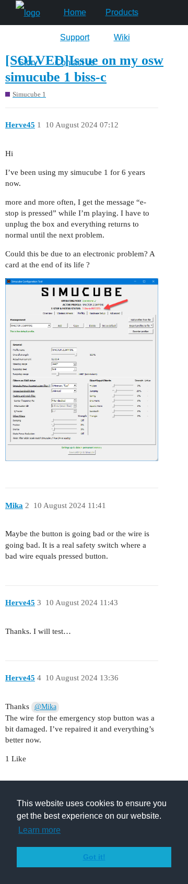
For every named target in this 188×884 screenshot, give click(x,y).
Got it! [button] (94, 857)
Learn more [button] (39, 830)
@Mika (45, 707)
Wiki (122, 37)
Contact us (75, 62)
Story (28, 62)
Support (74, 37)
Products (121, 12)
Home (75, 12)
